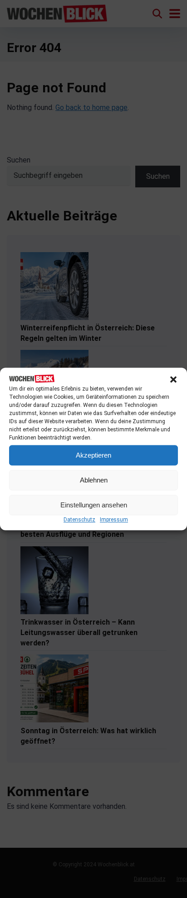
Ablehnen (94, 480)
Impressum (114, 520)
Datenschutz (79, 520)
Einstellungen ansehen (93, 505)
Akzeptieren (93, 455)
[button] (173, 379)
